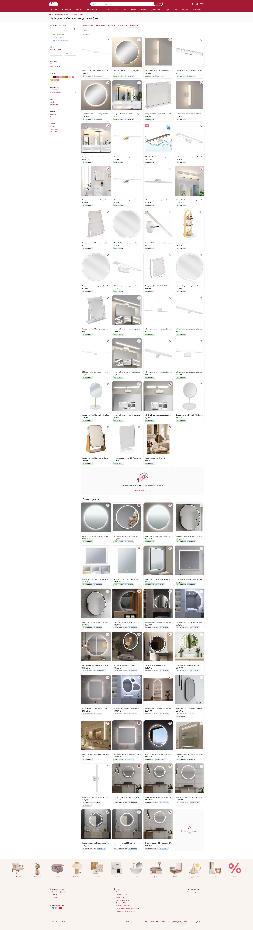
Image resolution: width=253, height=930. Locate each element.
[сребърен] (54, 80)
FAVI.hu (164, 922)
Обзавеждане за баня (61, 14)
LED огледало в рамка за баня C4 (187, 665)
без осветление (55, 92)
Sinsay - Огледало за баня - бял (155, 458)
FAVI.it (175, 922)
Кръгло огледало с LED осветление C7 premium (129, 797)
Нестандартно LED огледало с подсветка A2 (191, 622)
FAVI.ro (158, 922)
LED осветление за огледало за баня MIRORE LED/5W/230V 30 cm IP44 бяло (202, 372)
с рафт (52, 102)
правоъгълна (54, 129)
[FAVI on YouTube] (60, 908)
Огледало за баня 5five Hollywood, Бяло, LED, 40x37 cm (101, 329)
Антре (215, 877)
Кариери (54, 897)
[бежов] (69, 77)
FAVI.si (199, 922)
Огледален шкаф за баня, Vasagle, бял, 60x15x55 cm (99, 200)
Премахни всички (139, 490)
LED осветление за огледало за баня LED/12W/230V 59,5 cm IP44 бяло (200, 329)
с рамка (53, 114)
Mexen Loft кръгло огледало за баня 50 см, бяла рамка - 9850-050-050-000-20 (203, 286)
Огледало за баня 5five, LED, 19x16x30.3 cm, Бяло (192, 415)
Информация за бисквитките (125, 911)
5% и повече (54, 64)
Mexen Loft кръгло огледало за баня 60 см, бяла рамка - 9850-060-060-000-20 (109, 286)
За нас (118, 892)
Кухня (116, 877)
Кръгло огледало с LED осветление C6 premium (98, 843)
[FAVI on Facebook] (53, 908)
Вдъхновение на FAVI (123, 900)
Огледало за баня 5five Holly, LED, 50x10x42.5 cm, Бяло (163, 114)
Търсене (158, 4)
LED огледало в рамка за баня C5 (156, 665)
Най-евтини (122, 25)
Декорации (37, 877)
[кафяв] (66, 77)
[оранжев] (63, 77)
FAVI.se (180, 922)
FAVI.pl (153, 922)
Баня (136, 877)
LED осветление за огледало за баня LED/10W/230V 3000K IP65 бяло (168, 200)
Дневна (156, 877)
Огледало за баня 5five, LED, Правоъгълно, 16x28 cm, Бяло (133, 458)
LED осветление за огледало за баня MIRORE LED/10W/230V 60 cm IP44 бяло (108, 372)
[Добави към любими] (108, 39)
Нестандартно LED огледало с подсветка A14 (160, 622)
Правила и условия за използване (127, 908)
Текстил (57, 877)
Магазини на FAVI (121, 894)
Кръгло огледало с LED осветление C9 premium (161, 797)
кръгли (52, 126)
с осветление (54, 90)
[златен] (51, 80)
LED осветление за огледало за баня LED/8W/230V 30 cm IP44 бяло (168, 372)
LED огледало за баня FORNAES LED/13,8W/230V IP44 (131, 536)
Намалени (235, 877)
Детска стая (195, 877)
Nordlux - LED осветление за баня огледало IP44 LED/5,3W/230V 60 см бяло (170, 243)
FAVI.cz (142, 922)
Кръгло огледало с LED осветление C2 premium (129, 843)
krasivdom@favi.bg (60, 892)
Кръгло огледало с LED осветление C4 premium (192, 797)
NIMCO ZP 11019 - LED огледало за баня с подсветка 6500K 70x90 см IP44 (107, 754)
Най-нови (111, 25)
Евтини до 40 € (55, 50)
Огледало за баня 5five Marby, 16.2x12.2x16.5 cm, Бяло (100, 415)
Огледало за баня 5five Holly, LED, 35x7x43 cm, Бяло (99, 243)
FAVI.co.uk (187, 922)
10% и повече (55, 67)
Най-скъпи (134, 25)
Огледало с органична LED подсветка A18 (127, 708)
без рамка (53, 117)
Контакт (54, 894)
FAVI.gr (194, 922)
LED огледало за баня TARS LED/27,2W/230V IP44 (130, 754)
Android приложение (196, 892)
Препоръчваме (88, 25)
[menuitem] (53, 10)
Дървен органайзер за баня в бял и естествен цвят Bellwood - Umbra (199, 243)
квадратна (54, 132)
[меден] (57, 80)
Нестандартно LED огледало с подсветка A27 (128, 622)
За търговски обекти (123, 906)
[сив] (60, 77)
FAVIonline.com (56, 922)
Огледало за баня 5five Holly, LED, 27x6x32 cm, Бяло (162, 286)
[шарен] (73, 77)
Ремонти (97, 877)
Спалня (175, 877)
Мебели (18, 877)
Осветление (77, 877)
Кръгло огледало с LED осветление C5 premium (161, 843)
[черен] (54, 77)
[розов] (57, 77)
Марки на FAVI (120, 897)
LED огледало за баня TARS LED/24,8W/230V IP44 (99, 708)
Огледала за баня (77, 14)
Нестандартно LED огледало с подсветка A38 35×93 (163, 708)
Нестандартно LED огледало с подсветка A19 (97, 665)
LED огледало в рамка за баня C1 (124, 665)
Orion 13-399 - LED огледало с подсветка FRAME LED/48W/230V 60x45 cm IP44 (172, 579)
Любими (102, 25)
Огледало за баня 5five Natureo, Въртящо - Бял (98, 458)
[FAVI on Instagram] (56, 908)
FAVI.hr (170, 922)
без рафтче (54, 105)
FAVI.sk (147, 922)
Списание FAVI (121, 903)
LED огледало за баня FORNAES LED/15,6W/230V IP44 (194, 579)
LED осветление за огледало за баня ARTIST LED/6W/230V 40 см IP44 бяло (170, 329)
